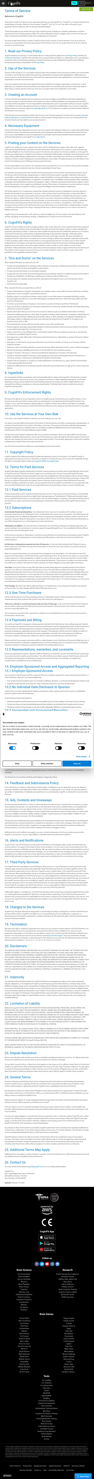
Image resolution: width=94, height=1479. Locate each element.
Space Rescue (24, 1351)
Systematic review (67, 1294)
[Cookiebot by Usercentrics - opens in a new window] (81, 714)
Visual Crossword (24, 1346)
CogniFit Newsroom (55, 1466)
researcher (24, 117)
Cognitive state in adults (68, 1292)
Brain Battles (46, 1436)
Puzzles (69, 1323)
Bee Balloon (68, 1333)
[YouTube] (47, 1264)
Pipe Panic (24, 1326)
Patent (46, 1390)
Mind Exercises (46, 1416)
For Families (46, 1380)
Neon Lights (24, 1341)
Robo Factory (24, 1333)
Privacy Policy (72, 55)
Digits (69, 1328)
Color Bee (68, 1331)
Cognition (24, 1289)
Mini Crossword (24, 1321)
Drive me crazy (24, 1344)
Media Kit (67, 1466)
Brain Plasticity (24, 1284)
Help (44, 1470)
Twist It (69, 1362)
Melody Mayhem (24, 1367)
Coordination (24, 1302)
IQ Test (46, 1439)
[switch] (35, 748)
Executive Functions (24, 1299)
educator (85, 115)
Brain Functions (24, 1297)
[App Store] (47, 1237)
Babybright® (46, 1395)
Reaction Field (69, 1367)
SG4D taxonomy (68, 1297)
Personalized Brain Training (46, 1418)
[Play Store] (47, 1243)
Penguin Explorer (69, 1326)
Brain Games (46, 1421)
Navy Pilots (68, 1282)
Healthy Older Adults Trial (67, 1279)
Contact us (37, 1470)
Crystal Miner (24, 1328)
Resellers (46, 1398)
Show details (81, 757)
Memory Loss (24, 1292)
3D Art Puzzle (24, 1372)
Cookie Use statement (12, 58)
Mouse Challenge (68, 1354)
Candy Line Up (69, 1321)
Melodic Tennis (24, 1359)
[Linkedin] (57, 1264)
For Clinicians (47, 1383)
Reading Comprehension (46, 1431)
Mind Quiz (46, 1411)
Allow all (76, 763)
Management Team (40, 1466)
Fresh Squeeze (69, 1341)
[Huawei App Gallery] (47, 1249)
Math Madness (24, 1354)
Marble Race (24, 1356)
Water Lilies (69, 1364)
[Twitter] (41, 1264)
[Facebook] (36, 1264)
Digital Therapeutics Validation (67, 1274)
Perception (24, 1307)
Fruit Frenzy (24, 1323)
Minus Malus (68, 1351)
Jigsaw (69, 1344)
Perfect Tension (69, 1356)
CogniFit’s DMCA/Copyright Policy (47, 461)
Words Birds (68, 1369)
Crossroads (69, 1336)
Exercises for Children (47, 1401)
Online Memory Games (46, 1426)
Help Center (41, 137)
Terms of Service (15, 1466)
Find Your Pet (24, 1364)
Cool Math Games (46, 1429)
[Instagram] (52, 1264)
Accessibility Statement (56, 1470)
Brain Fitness (24, 1287)
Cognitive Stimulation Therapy (46, 1413)
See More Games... (69, 1372)
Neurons (24, 1282)
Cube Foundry (69, 1339)
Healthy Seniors (67, 1287)
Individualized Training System (46, 1408)
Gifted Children (46, 1434)
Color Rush (24, 1369)
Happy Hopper (69, 1318)
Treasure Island (24, 1339)
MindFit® (46, 1393)
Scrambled (24, 1362)
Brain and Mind (24, 1276)
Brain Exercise (46, 1406)
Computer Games (67, 1276)
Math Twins (69, 1349)
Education (46, 1388)
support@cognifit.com (41, 108)
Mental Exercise (46, 1424)
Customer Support (56, 935)
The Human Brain (24, 1274)
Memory (24, 1305)
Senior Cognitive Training (67, 1289)
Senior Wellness (67, 1284)
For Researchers (47, 1385)
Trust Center (70, 1470)
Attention (24, 1310)
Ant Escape (24, 1336)
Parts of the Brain (24, 1279)
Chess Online (24, 1318)
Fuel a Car (69, 1346)
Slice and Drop (69, 1359)
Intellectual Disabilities (24, 1294)
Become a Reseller (26, 1470)
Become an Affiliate (78, 1466)
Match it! (24, 1349)
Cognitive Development (46, 1403)
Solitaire (24, 1331)
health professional (11, 117)
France (8, 1475)
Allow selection (47, 763)
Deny (17, 763)
